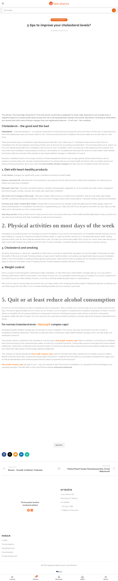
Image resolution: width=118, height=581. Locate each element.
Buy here (59, 445)
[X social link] (9, 454)
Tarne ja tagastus (8, 544)
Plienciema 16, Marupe (69, 498)
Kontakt (4, 540)
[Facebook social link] (4, 454)
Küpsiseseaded (7, 552)
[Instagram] (31, 510)
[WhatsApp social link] (27, 454)
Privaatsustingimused (9, 556)
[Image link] (29, 493)
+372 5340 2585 (67, 506)
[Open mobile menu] (3, 3)
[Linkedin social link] (21, 454)
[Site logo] (59, 3)
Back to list (59, 468)
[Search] (114, 10)
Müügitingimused (8, 548)
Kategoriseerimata (59, 20)
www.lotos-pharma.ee (63, 367)
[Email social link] (15, 454)
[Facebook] (28, 510)
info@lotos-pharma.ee (70, 510)
